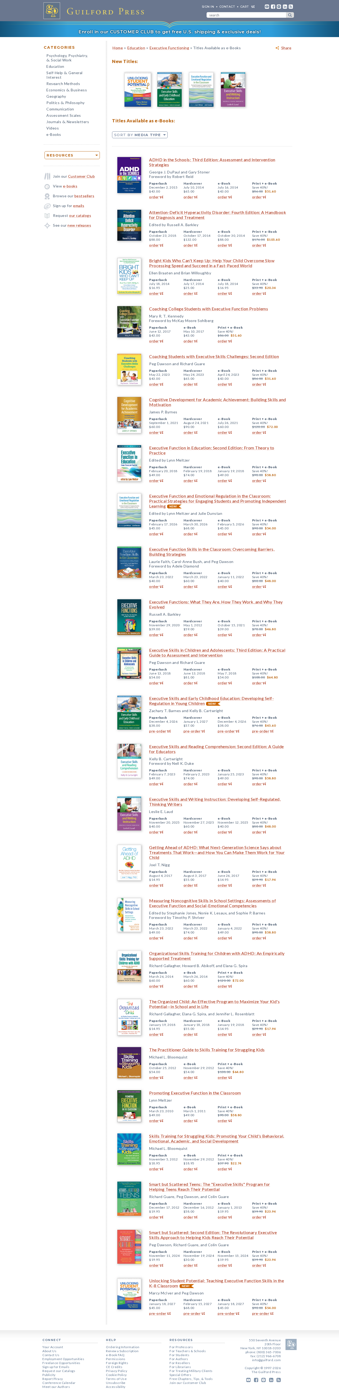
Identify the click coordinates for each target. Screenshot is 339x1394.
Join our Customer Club (188, 1383)
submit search (290, 15)
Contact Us (50, 1355)
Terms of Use (116, 1379)
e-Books (53, 134)
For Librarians (180, 1367)
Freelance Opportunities (61, 1363)
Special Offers (180, 1375)
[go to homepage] (95, 10)
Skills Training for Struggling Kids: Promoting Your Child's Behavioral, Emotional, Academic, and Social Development (216, 1138)
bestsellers (84, 196)
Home (118, 48)
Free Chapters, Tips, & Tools (191, 1379)
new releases (79, 225)
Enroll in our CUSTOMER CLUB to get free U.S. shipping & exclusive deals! (169, 31)
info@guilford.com (266, 1360)
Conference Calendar (59, 1383)
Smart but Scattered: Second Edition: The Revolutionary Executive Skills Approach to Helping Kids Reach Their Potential (213, 1235)
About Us (49, 1351)
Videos (52, 128)
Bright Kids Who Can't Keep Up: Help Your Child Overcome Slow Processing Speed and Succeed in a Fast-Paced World (211, 263)
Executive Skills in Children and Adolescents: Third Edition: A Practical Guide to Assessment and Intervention (217, 652)
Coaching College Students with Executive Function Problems (208, 308)
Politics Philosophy (65, 103)
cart (244, 6)
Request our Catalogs (58, 1371)
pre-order (157, 731)
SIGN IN (208, 6)
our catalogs (80, 215)
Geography (56, 96)
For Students (179, 1355)
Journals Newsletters (67, 122)
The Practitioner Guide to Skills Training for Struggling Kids (207, 1049)
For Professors (181, 1347)
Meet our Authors (56, 1387)
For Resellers (180, 1363)
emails (78, 205)
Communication (60, 109)
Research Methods (63, 83)
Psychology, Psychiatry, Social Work (67, 58)
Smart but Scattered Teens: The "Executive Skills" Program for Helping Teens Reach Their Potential (209, 1187)
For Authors (179, 1359)
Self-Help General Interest (64, 74)
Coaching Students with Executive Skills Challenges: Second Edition (214, 356)
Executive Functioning (169, 48)
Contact (227, 6)
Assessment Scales (63, 115)
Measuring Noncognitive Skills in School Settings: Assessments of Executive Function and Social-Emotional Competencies (212, 903)
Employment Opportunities (63, 1359)
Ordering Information (122, 1347)
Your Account (52, 1347)
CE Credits (114, 1367)
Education (55, 66)
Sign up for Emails (55, 1367)
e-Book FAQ (115, 1355)
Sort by (137, 135)
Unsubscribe (116, 1383)
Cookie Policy (116, 1375)
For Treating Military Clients (191, 1371)
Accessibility (116, 1387)
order (154, 197)
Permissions (116, 1359)
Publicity (49, 1375)
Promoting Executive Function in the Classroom (195, 1092)
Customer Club (81, 176)
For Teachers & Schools (188, 1351)
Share (286, 48)
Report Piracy (52, 1379)
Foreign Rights (117, 1363)
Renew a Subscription (122, 1351)
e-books (70, 186)
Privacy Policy (116, 1371)
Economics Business (66, 90)
